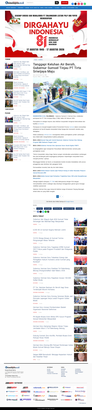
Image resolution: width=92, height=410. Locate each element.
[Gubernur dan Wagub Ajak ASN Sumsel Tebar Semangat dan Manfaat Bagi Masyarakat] (9, 65)
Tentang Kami (50, 372)
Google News (70, 202)
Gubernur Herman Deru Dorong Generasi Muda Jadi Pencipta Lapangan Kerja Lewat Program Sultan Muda (53, 298)
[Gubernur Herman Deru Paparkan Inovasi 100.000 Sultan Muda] (80, 280)
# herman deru (57, 208)
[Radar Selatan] (80, 400)
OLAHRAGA (57, 7)
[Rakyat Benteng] (66, 400)
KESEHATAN (64, 7)
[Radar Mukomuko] (11, 400)
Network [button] (64, 3)
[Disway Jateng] (66, 391)
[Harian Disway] (25, 387)
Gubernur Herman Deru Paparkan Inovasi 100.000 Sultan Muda (52, 279)
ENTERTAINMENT (71, 7)
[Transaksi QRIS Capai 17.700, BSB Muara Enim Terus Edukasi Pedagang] (9, 94)
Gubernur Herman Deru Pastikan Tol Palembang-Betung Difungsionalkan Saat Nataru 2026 (51, 269)
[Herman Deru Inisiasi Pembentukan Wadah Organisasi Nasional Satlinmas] (80, 310)
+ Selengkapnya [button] (82, 403)
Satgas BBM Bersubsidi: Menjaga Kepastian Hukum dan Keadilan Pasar (52, 355)
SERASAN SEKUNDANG (11, 7)
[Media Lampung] (52, 387)
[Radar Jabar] (52, 396)
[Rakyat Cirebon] (80, 387)
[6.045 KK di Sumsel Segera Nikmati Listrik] (80, 231)
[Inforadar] (39, 391)
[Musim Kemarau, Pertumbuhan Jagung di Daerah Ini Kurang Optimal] (9, 85)
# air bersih (48, 208)
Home (35, 60)
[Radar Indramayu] (66, 387)
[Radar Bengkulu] (25, 400)
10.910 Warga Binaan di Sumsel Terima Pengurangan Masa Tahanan (48, 239)
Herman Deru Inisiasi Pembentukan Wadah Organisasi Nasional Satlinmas (49, 308)
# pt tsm (40, 208)
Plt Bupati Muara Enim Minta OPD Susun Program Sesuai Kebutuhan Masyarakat (52, 318)
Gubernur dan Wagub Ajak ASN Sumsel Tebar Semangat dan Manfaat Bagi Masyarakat (22, 64)
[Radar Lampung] (52, 391)
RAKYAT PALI (36, 7)
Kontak (48, 369)
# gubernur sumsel (68, 208)
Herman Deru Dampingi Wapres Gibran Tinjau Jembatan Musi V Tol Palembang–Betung (50, 327)
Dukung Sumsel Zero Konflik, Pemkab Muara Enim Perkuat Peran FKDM (52, 337)
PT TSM (52, 182)
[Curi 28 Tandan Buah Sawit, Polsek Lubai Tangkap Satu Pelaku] (9, 103)
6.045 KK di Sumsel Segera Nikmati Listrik (49, 230)
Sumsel (72, 127)
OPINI (76, 7)
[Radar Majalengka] (25, 396)
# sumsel (79, 208)
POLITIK (31, 7)
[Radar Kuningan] (11, 396)
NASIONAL (50, 7)
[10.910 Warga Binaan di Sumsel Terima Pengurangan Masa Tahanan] (80, 241)
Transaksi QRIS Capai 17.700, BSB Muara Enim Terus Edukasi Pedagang (22, 93)
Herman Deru (48, 135)
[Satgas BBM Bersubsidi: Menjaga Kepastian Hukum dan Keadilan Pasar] (80, 357)
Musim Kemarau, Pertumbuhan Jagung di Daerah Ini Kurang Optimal (21, 84)
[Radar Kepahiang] (66, 396)
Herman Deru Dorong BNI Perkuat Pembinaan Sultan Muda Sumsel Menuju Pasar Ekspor (53, 346)
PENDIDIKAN (20, 7)
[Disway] (11, 387)
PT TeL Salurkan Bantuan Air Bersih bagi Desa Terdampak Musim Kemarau (50, 288)
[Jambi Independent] (11, 391)
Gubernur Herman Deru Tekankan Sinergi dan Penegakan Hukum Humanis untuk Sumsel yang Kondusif (51, 259)
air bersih (41, 124)
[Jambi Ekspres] (25, 391)
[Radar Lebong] (39, 400)
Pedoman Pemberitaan (52, 373)
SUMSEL (42, 7)
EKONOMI (27, 7)
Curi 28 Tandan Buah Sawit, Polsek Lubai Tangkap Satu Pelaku (22, 102)
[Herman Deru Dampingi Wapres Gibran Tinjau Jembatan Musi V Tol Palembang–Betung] (80, 329)
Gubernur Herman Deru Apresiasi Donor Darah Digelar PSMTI (60, 146)
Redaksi (49, 370)
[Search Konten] (57, 3)
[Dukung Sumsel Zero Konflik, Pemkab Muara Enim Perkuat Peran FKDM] (80, 338)
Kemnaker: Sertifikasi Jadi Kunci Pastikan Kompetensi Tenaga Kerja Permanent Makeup (22, 74)
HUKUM (46, 7)
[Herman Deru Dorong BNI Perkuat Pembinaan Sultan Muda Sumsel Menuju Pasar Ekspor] (80, 348)
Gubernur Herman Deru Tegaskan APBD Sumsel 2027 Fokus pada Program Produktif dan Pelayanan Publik (52, 249)
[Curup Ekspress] (80, 396)
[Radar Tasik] (39, 387)
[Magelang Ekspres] (80, 391)
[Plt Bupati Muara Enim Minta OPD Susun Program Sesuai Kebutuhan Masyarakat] (80, 319)
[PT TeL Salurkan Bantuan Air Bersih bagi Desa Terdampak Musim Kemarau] (80, 290)
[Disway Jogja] (39, 396)
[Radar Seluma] (52, 400)
